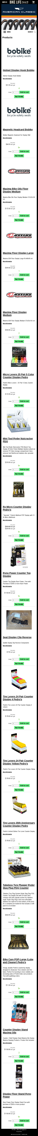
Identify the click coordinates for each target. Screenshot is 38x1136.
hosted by (24, 1134)
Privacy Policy (19, 1131)
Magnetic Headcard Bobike (18, 129)
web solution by (15, 1134)
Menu (9, 32)
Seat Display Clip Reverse (17, 637)
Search (30, 32)
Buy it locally (19, 97)
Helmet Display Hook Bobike (18, 70)
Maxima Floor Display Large (18, 253)
